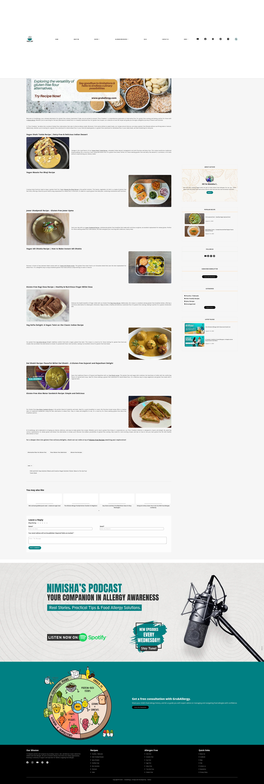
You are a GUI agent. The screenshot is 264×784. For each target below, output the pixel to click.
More (185, 39)
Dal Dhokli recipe (114, 375)
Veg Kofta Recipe (41, 342)
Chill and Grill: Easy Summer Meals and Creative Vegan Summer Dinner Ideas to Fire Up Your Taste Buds (58, 472)
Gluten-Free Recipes (97, 440)
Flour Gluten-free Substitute (58, 452)
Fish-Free (148, 754)
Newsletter (203, 769)
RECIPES (96, 39)
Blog (201, 760)
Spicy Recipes (95, 760)
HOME (56, 39)
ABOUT (210, 192)
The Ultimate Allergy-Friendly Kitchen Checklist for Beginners (80, 505)
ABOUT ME (76, 39)
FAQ (201, 763)
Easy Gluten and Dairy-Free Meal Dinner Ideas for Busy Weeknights (117, 506)
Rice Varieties (96, 766)
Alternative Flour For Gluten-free (37, 452)
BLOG (145, 39)
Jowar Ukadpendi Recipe (92, 227)
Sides (93, 772)
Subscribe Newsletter (209, 276)
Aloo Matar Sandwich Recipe (44, 409)
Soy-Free (148, 760)
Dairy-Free (149, 766)
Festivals (94, 769)
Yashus (149, 779)
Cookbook (202, 757)
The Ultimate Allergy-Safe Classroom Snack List (217, 327)
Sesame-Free (149, 757)
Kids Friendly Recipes (98, 757)
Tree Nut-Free (150, 769)
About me (202, 754)
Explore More (209, 307)
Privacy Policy (203, 772)
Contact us (203, 766)
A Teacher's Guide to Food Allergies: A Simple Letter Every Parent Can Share (219, 340)
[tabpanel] (44, 500)
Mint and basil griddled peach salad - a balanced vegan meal (44, 505)
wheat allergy (31, 120)
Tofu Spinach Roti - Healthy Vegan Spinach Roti (217, 217)
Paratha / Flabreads (97, 754)
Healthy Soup (95, 763)
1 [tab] (99, 509)
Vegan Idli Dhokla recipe (67, 265)
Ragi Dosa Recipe (115, 303)
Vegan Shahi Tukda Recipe (99, 150)
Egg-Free (148, 763)
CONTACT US (165, 39)
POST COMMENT (35, 547)
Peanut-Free (149, 772)
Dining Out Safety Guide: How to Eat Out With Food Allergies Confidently (153, 506)
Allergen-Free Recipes (121, 39)
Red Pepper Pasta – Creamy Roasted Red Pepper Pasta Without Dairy (219, 230)
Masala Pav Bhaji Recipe (71, 189)
